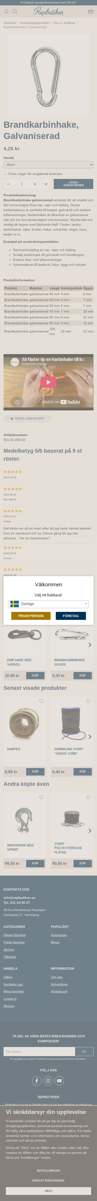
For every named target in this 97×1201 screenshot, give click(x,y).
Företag (71, 616)
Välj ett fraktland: (48, 595)
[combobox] (48, 604)
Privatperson (31, 616)
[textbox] (48, 604)
